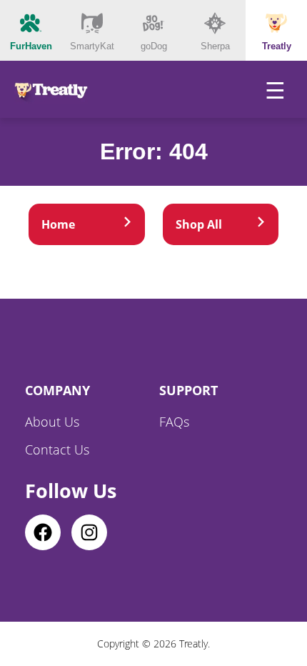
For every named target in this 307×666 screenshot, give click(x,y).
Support (188, 390)
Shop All (199, 224)
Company (57, 390)
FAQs (174, 421)
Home (58, 224)
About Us (52, 421)
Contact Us (57, 449)
